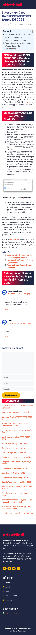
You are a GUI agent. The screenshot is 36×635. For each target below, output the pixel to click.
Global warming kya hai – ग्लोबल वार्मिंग (16, 457)
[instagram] (18, 568)
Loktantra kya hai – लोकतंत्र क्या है (14, 453)
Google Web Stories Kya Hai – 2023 (16, 482)
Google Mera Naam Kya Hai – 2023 (16, 468)
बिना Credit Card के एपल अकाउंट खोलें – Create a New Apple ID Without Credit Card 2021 (18, 37)
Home (7, 582)
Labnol (22, 199)
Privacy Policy (11, 596)
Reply (6, 309)
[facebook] (5, 568)
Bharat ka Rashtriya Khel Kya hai (15, 444)
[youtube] (14, 568)
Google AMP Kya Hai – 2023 (13, 473)
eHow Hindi (14, 240)
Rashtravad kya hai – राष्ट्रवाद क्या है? (16, 412)
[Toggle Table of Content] (30, 31)
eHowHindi (27, 629)
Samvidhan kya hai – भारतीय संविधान (15, 448)
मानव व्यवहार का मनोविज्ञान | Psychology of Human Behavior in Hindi (17, 501)
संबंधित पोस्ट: (13, 49)
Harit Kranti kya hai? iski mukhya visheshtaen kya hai (15, 425)
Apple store (28, 102)
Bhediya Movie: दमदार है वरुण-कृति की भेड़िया (17, 513)
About (7, 587)
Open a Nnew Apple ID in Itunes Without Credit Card (18, 44)
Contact (8, 591)
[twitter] (9, 568)
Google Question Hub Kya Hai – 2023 (17, 477)
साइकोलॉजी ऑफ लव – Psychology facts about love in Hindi (16, 507)
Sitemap (8, 600)
